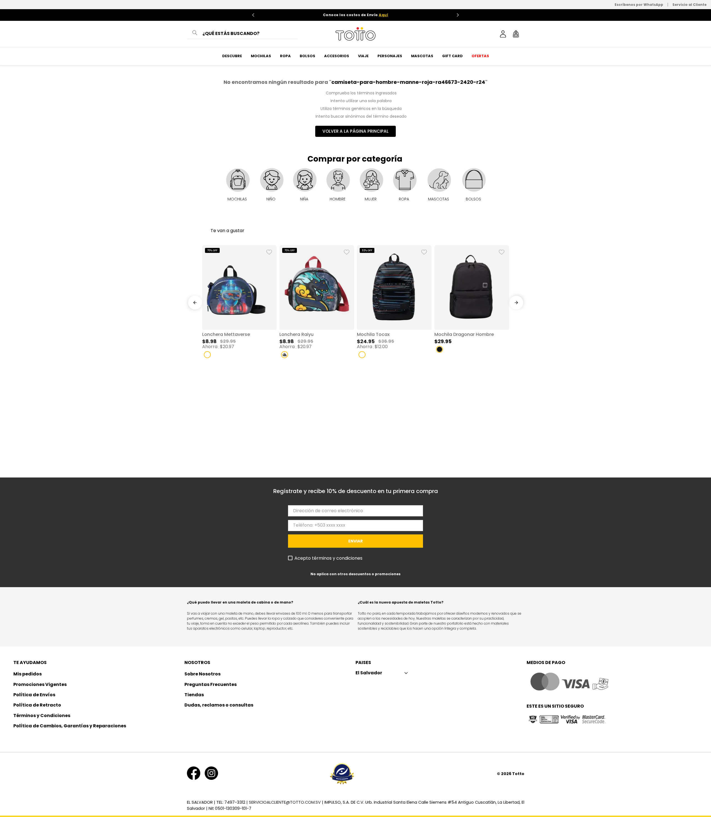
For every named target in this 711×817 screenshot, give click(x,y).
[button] (207, 354)
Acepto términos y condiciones (328, 558)
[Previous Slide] (253, 15)
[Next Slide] (457, 15)
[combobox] (242, 34)
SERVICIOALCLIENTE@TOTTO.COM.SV (285, 802)
